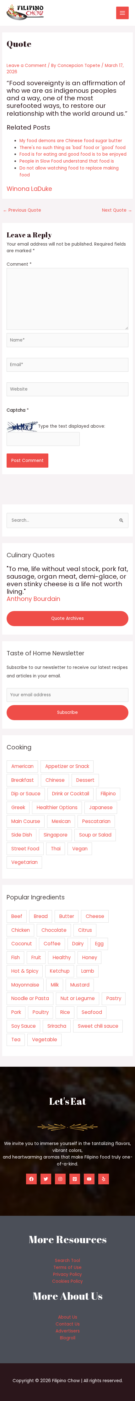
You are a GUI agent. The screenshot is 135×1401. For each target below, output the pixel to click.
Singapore (56, 834)
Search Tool (67, 1261)
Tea (15, 1039)
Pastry (113, 998)
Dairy (78, 943)
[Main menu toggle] (122, 13)
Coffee (52, 943)
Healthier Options (57, 807)
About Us (67, 1317)
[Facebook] (31, 1179)
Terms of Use (67, 1267)
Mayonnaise (25, 984)
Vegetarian (24, 862)
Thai (56, 848)
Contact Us (68, 1324)
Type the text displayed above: (71, 427)
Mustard (79, 984)
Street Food (25, 848)
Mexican (61, 821)
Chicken (20, 930)
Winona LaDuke (29, 189)
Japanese (101, 807)
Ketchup (60, 971)
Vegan (80, 848)
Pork (16, 1012)
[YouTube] (89, 1179)
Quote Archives (67, 618)
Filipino (108, 793)
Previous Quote (22, 210)
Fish (15, 957)
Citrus (85, 930)
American (22, 766)
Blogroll (67, 1338)
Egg (99, 943)
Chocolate (54, 930)
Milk (55, 984)
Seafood (92, 1012)
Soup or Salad (95, 834)
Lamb (87, 971)
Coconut (21, 943)
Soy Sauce (23, 1026)
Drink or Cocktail (70, 793)
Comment (19, 264)
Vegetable (44, 1039)
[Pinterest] (74, 1179)
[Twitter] (45, 1179)
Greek (18, 807)
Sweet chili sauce (98, 1026)
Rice (65, 1012)
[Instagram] (60, 1179)
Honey (89, 957)
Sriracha (56, 1026)
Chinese (55, 780)
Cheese (95, 916)
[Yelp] (103, 1179)
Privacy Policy (67, 1274)
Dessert (85, 780)
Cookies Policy (67, 1281)
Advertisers (68, 1331)
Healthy (62, 957)
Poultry (41, 1012)
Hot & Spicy (24, 971)
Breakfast (22, 780)
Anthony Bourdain (33, 599)
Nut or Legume (78, 998)
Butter (66, 916)
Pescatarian (96, 821)
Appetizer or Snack (67, 766)
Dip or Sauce (25, 793)
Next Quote (117, 210)
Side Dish (21, 834)
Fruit (36, 957)
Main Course (25, 821)
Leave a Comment (26, 66)
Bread (41, 916)
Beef (16, 916)
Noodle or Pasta (30, 998)
